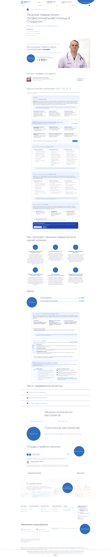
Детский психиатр (24, 511)
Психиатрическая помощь (35, 9)
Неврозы (30, 509)
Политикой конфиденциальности (62, 528)
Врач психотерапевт (24, 509)
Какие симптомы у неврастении (34, 31)
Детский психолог (55, 509)
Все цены (32, 302)
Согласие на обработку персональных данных (67, 510)
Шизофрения (43, 507)
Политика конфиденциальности (68, 507)
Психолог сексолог (55, 511)
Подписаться (85, 529)
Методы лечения (31, 35)
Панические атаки (44, 509)
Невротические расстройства (45, 511)
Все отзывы (79, 451)
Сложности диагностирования (34, 33)
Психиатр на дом (23, 507)
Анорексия (31, 507)
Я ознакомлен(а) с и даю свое (65, 529)
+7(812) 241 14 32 (63, 89)
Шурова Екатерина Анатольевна (41, 77)
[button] (68, 454)
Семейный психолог (55, 507)
